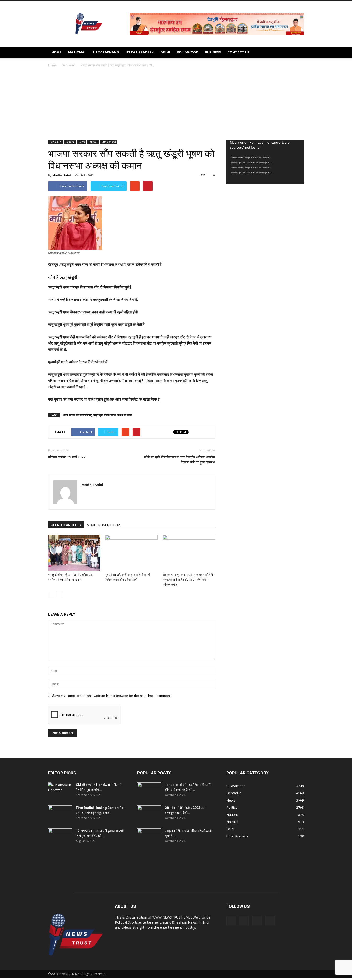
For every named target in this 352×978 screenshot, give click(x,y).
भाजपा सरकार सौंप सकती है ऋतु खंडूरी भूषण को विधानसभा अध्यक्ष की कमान (97, 415)
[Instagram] (244, 920)
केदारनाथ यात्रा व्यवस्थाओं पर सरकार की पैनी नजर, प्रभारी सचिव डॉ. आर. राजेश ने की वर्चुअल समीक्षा (188, 579)
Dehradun (55, 142)
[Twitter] (257, 920)
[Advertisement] (176, 104)
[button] (298, 52)
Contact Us (238, 52)
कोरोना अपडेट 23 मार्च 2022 (66, 457)
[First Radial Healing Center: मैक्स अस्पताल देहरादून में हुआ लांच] (60, 813)
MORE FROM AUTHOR (103, 525)
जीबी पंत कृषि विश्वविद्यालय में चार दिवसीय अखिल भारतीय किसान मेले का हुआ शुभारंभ (179, 459)
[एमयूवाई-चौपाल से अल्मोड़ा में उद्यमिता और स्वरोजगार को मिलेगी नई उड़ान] (74, 553)
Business (213, 52)
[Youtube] (270, 920)
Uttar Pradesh (140, 52)
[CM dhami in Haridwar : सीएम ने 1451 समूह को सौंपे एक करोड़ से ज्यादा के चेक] (60, 790)
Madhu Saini (61, 175)
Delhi (165, 52)
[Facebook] (231, 920)
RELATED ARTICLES (66, 525)
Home (56, 52)
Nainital (69, 142)
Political (93, 142)
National (77, 52)
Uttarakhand (106, 52)
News (82, 142)
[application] (265, 162)
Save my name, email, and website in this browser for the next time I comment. (112, 695)
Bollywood (187, 52)
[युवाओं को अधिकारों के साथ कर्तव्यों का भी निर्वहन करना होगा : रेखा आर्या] (131, 553)
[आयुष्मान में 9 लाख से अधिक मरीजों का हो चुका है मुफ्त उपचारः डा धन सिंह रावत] (149, 836)
